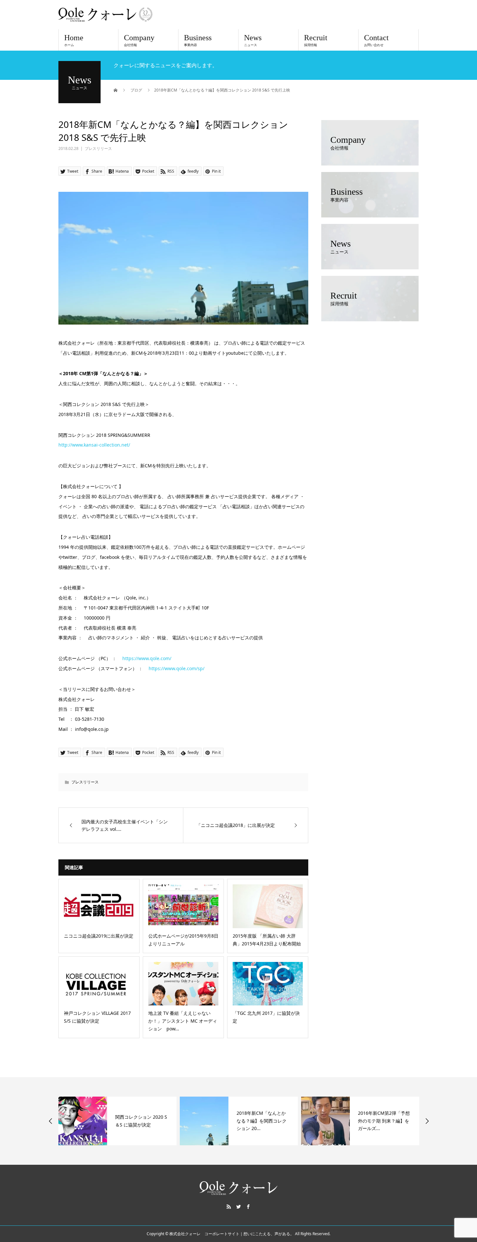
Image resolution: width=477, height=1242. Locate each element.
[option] (117, 1121)
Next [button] (427, 1121)
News (253, 40)
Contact (376, 40)
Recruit (315, 40)
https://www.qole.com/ (146, 658)
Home (73, 40)
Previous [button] (50, 1121)
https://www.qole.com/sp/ (176, 668)
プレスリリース (98, 148)
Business (198, 40)
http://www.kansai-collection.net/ (94, 445)
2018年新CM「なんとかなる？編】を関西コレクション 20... (262, 1121)
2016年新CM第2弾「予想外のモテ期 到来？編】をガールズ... (384, 1121)
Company (139, 40)
